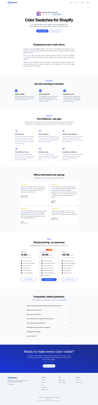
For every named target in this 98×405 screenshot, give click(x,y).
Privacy (50, 399)
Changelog (44, 387)
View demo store (55, 31)
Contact (43, 382)
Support (88, 2)
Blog (43, 384)
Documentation (79, 382)
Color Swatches (62, 380)
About (82, 2)
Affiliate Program (45, 389)
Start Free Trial (28, 279)
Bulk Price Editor (62, 382)
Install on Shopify (42, 31)
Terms (47, 399)
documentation (62, 300)
